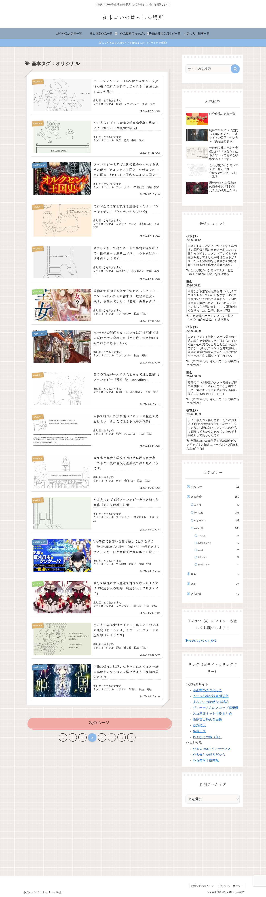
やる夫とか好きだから (209, 754)
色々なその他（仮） (207, 737)
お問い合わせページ (202, 885)
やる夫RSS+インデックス (212, 749)
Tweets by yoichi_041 (201, 640)
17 (121, 737)
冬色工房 (199, 731)
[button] (235, 68)
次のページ (99, 722)
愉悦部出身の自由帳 (207, 719)
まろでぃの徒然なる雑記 (211, 702)
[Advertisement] (212, 838)
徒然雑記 (199, 725)
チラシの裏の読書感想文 (211, 696)
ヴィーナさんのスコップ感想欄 (215, 708)
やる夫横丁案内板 (206, 760)
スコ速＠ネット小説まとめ (212, 713)
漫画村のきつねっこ (207, 690)
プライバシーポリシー (230, 885)
